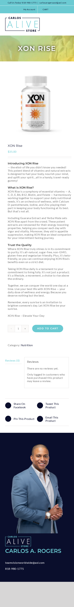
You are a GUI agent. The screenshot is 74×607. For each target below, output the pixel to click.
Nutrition (27, 345)
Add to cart (47, 328)
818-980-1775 (14, 568)
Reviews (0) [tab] (12, 360)
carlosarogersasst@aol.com (52, 2)
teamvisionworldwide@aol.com (25, 562)
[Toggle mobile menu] (67, 19)
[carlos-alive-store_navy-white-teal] (18, 537)
